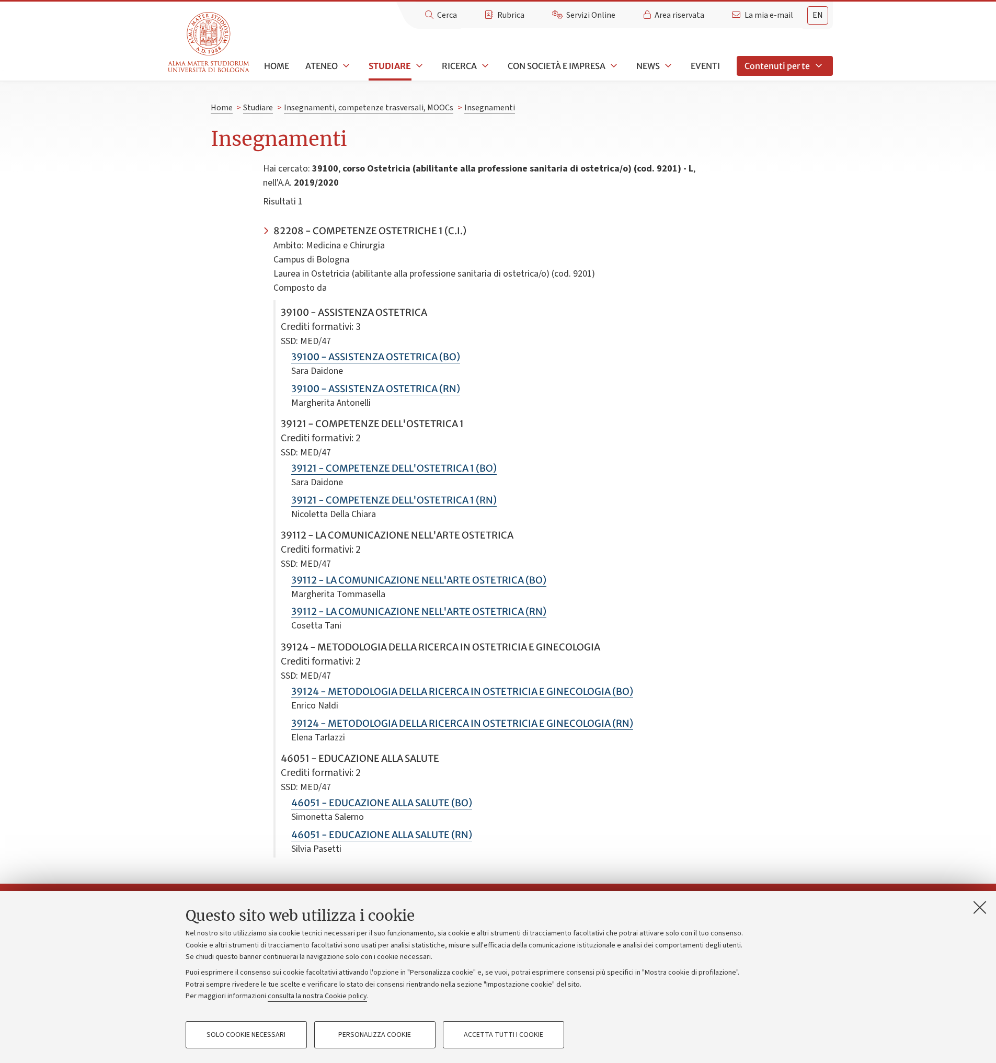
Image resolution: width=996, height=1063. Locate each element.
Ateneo (321, 66)
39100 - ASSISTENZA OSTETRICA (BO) (375, 357)
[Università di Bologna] (209, 42)
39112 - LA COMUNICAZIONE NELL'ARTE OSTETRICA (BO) (418, 580)
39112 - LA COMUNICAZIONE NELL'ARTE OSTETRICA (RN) (418, 611)
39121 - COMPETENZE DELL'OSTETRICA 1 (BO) (394, 468)
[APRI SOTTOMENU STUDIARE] (418, 66)
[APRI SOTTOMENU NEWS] (667, 66)
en (817, 15)
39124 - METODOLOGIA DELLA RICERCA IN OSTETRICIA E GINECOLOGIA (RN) (462, 723)
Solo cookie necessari (246, 1035)
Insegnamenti (489, 107)
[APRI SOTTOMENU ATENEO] (345, 66)
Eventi (705, 66)
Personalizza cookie (374, 1035)
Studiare (390, 66)
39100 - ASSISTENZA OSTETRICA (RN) (375, 389)
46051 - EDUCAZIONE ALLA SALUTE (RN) (381, 835)
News (648, 66)
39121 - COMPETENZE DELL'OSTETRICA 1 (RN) (394, 500)
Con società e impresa (556, 66)
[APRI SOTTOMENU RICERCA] (484, 66)
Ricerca (459, 66)
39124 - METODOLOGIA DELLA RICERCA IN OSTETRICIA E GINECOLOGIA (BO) (462, 691)
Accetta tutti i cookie (503, 1035)
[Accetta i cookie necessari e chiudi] (979, 907)
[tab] (817, 15)
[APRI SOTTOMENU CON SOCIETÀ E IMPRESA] (612, 66)
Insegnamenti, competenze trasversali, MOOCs (368, 107)
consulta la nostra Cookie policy (317, 996)
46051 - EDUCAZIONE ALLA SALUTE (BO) (381, 803)
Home (276, 66)
